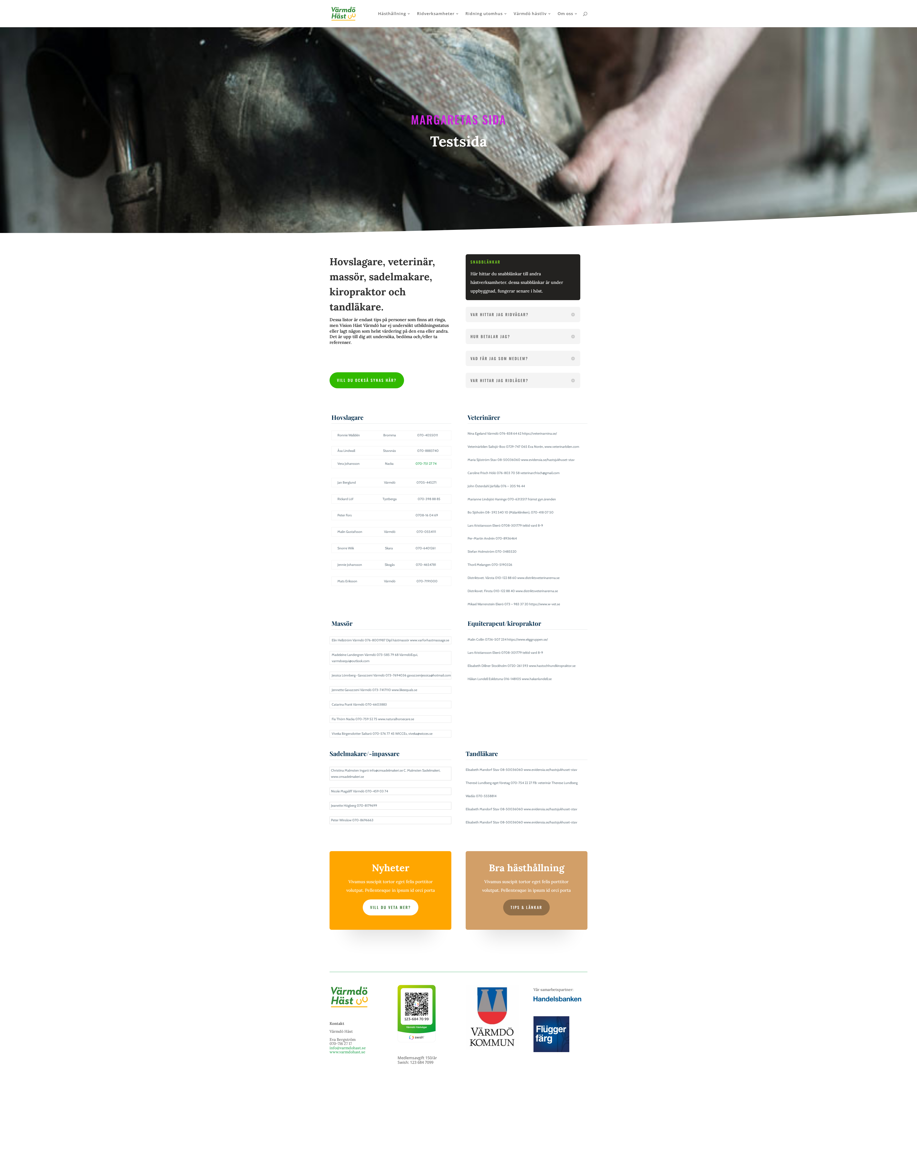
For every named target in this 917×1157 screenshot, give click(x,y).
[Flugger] (551, 1050)
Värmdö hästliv (530, 14)
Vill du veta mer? (390, 907)
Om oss (565, 14)
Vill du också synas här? (367, 380)
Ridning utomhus (484, 14)
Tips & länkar (526, 907)
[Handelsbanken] (557, 1000)
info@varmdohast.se (348, 1047)
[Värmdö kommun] (492, 1048)
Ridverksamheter (435, 14)
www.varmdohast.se (347, 1051)
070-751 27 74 (426, 463)
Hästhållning (392, 14)
